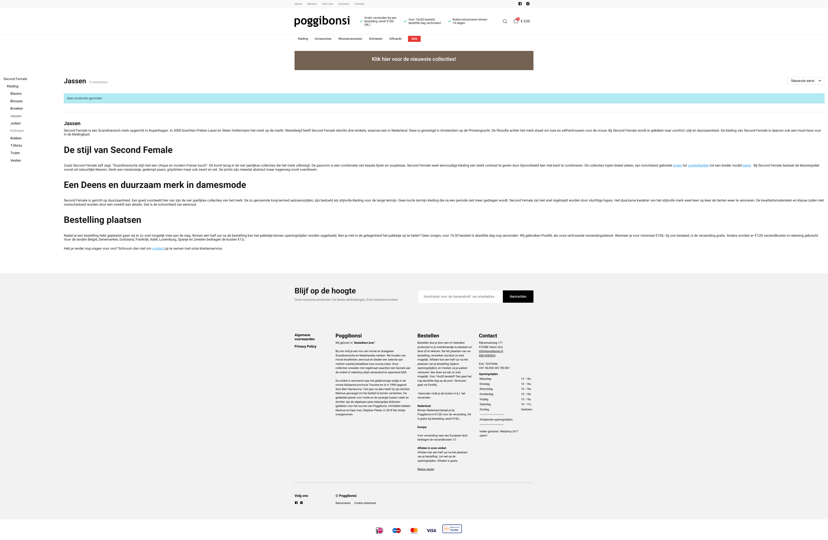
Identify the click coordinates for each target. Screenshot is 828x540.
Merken (312, 4)
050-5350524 (487, 355)
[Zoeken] (504, 21)
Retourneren (343, 503)
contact (158, 248)
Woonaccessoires (350, 39)
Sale (414, 39)
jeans (747, 165)
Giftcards (395, 39)
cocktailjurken (698, 165)
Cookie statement (365, 503)
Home (298, 4)
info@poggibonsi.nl (491, 351)
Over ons (327, 4)
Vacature (343, 4)
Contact (359, 4)
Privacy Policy (305, 346)
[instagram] (528, 5)
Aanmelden (518, 296)
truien (677, 165)
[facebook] (520, 5)
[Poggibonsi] (322, 21)
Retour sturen (425, 469)
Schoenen (376, 39)
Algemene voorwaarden (305, 337)
